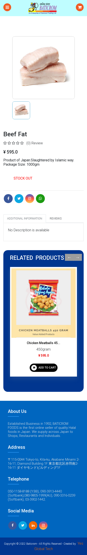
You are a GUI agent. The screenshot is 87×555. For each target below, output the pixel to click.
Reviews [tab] (56, 218)
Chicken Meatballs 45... (43, 343)
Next (77, 257)
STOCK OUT (23, 178)
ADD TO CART (47, 367)
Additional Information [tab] (24, 218)
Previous (69, 257)
